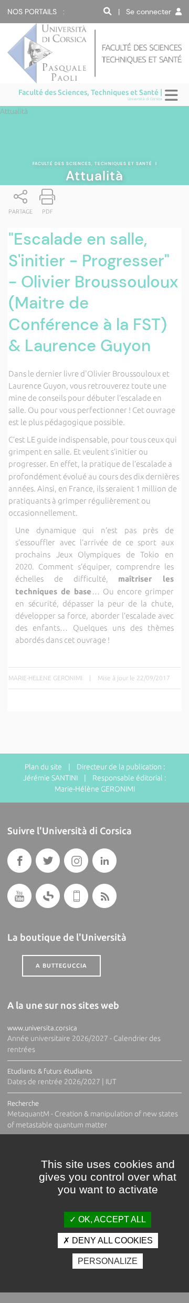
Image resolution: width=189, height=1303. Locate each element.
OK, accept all (111, 1219)
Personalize (108, 1261)
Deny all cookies (111, 1240)
